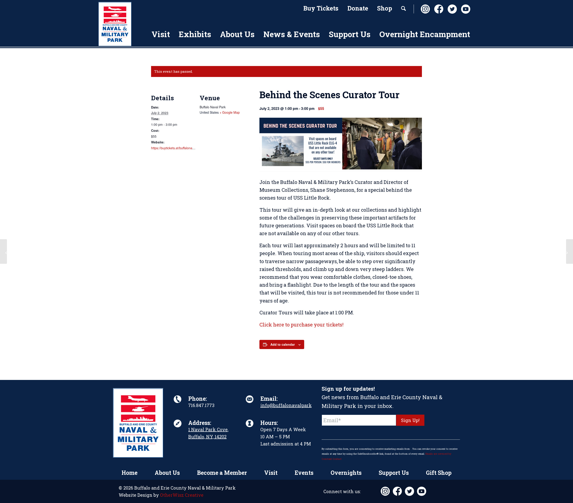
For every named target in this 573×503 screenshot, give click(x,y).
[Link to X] (451, 9)
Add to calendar (282, 344)
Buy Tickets (320, 8)
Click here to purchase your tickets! (301, 324)
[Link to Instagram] (424, 9)
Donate (357, 8)
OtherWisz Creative (181, 495)
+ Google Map (230, 112)
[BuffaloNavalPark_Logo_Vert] (114, 24)
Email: (269, 398)
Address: (199, 422)
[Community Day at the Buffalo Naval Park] (3, 251)
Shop (384, 8)
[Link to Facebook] (437, 9)
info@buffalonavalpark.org (290, 405)
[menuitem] (321, 9)
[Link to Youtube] (464, 9)
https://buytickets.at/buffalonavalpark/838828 (182, 148)
